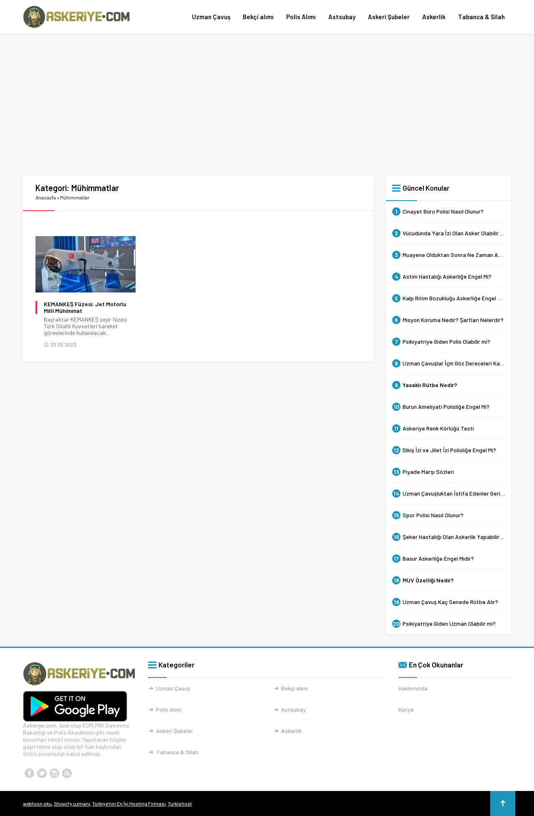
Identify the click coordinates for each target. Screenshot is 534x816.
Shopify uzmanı (72, 803)
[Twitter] (42, 773)
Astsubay (341, 16)
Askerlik (434, 16)
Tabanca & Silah (481, 16)
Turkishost (180, 803)
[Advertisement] (267, 104)
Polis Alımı (301, 16)
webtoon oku (37, 803)
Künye (406, 709)
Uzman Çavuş (211, 16)
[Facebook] (29, 773)
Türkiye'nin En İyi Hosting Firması (129, 803)
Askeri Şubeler (389, 16)
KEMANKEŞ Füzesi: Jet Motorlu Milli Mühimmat (85, 307)
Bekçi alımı (258, 16)
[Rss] (67, 773)
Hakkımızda (413, 688)
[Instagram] (54, 773)
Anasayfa (45, 197)
